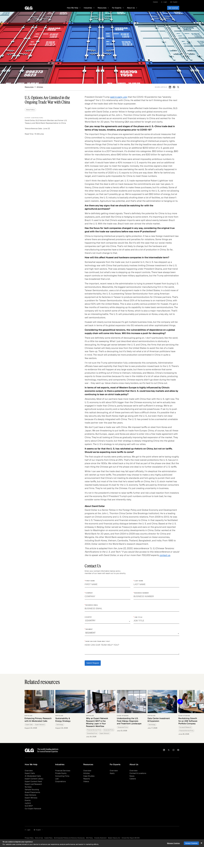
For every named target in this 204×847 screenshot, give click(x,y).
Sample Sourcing (32, 789)
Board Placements (32, 792)
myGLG (28, 803)
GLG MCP (29, 806)
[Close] (201, 843)
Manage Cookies (173, 843)
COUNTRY (88, 617)
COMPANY (89, 593)
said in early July (118, 96)
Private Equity (61, 773)
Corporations (60, 781)
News (132, 776)
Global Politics (30, 110)
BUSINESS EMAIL (91, 605)
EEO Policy (89, 838)
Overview (29, 770)
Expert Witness (31, 798)
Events (27, 800)
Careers (155, 2)
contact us (165, 555)
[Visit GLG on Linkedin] (164, 750)
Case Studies (88, 776)
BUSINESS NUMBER (141, 593)
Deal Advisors (30, 795)
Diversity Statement (100, 838)
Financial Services (62, 770)
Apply (112, 773)
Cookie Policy (48, 838)
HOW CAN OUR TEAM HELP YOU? (97, 641)
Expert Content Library (34, 778)
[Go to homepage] (29, 750)
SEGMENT (89, 629)
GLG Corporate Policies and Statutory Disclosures (69, 838)
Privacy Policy (29, 838)
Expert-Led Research (33, 784)
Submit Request (92, 663)
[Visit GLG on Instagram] (173, 750)
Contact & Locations (138, 773)
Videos (86, 781)
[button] (164, 2)
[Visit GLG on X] (169, 750)
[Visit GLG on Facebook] (178, 750)
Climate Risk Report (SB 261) (131, 838)
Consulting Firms (62, 776)
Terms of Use (39, 838)
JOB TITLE (138, 617)
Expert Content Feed (33, 781)
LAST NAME (138, 581)
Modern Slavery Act (114, 838)
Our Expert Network (33, 808)
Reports (86, 778)
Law (57, 778)
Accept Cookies (191, 843)
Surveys (28, 787)
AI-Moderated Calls (33, 776)
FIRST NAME (90, 581)
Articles (86, 773)
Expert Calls (30, 773)
